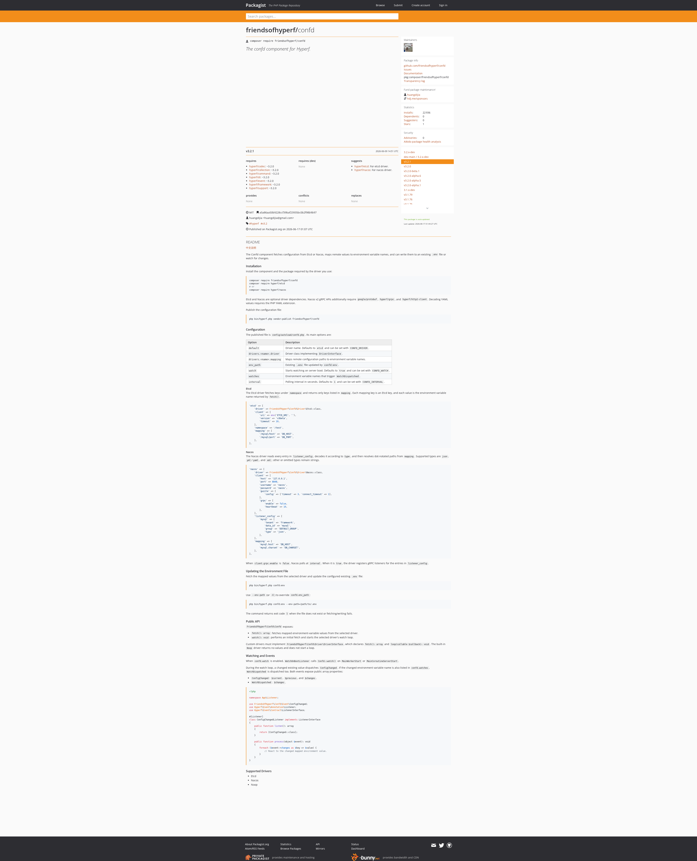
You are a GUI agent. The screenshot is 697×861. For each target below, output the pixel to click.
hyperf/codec (257, 166)
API (318, 844)
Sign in (443, 5)
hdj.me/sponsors (417, 98)
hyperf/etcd (361, 166)
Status (355, 844)
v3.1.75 (408, 204)
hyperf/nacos (362, 170)
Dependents (411, 116)
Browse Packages (290, 848)
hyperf (255, 223)
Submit (398, 5)
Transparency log (414, 81)
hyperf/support (258, 188)
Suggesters (410, 120)
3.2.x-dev (409, 152)
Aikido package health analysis (422, 141)
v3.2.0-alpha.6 (412, 175)
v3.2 (264, 223)
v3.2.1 (407, 161)
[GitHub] (449, 845)
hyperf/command (259, 173)
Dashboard (358, 848)
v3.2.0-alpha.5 (412, 180)
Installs (408, 112)
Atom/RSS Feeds (255, 848)
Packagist (256, 5)
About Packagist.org (257, 844)
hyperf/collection (259, 170)
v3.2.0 (407, 166)
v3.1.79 (408, 194)
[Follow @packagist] (441, 845)
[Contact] (433, 845)
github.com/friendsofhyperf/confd (424, 65)
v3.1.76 (408, 199)
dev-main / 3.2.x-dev (416, 157)
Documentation (413, 73)
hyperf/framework (260, 184)
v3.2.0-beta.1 (411, 171)
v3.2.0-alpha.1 (412, 185)
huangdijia (413, 94)
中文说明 (251, 247)
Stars (407, 124)
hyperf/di (254, 177)
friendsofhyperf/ (272, 29)
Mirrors (320, 848)
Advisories (410, 138)
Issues (407, 69)
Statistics (285, 844)
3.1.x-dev (409, 190)
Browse (380, 5)
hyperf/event (257, 181)
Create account (421, 5)
